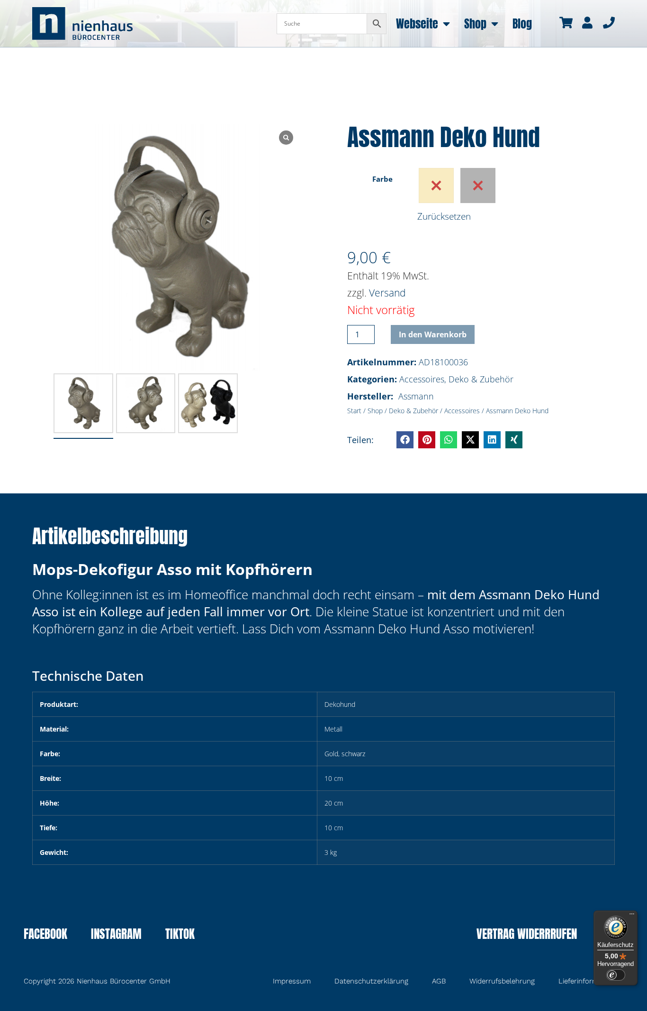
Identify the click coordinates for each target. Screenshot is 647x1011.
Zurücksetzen (444, 216)
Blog (522, 24)
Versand (387, 292)
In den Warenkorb (433, 334)
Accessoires (421, 379)
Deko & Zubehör (481, 379)
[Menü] (632, 916)
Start (354, 410)
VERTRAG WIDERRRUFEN (526, 935)
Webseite (417, 24)
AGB (439, 981)
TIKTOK (180, 935)
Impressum (292, 981)
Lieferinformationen (590, 981)
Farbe (382, 179)
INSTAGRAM (116, 935)
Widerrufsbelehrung (502, 981)
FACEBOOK (45, 935)
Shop (475, 24)
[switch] (615, 975)
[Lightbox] (286, 137)
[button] (404, 439)
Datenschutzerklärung (371, 981)
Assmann (416, 396)
